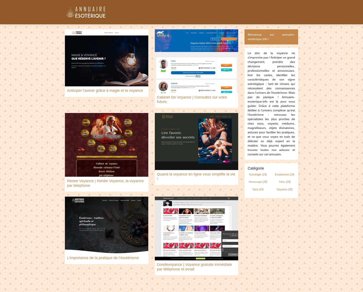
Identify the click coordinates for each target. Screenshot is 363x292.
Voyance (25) (285, 189)
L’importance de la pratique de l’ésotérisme (103, 258)
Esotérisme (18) (284, 174)
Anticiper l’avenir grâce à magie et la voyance (105, 90)
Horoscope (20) (258, 181)
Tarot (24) (258, 189)
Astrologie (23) (258, 174)
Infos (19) (285, 181)
